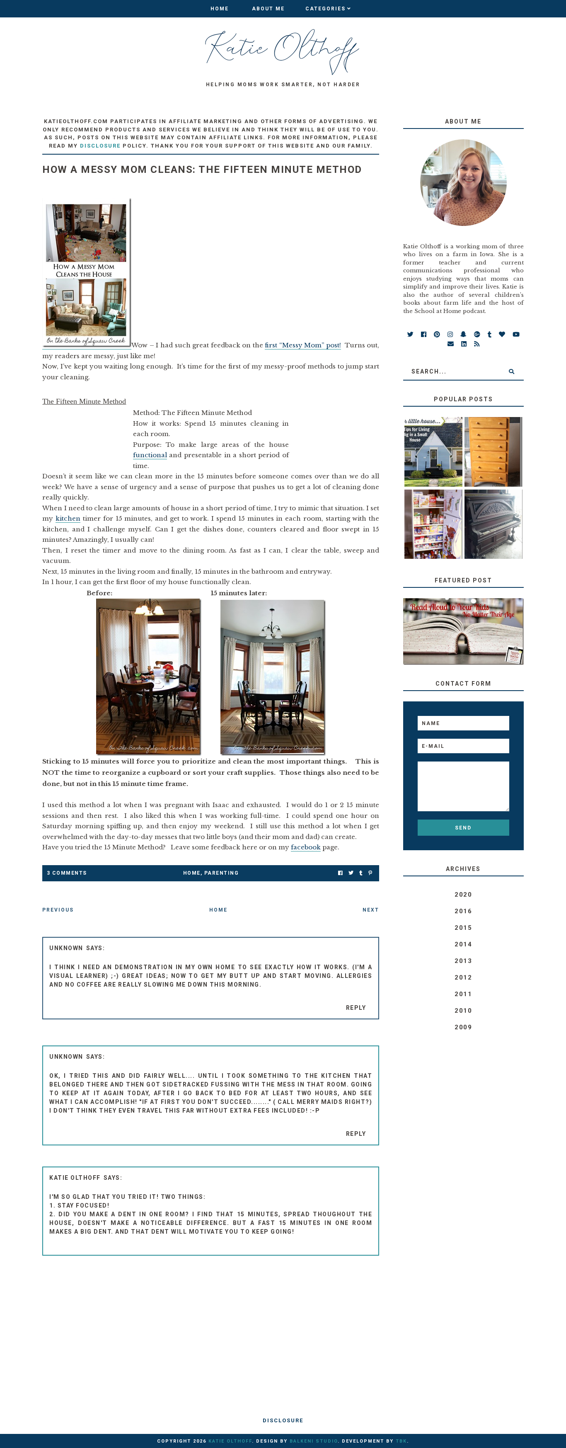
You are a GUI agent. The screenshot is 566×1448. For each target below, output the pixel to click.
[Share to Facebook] (340, 873)
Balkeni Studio (314, 1441)
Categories (325, 9)
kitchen (68, 518)
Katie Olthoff (75, 1177)
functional (150, 455)
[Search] (511, 371)
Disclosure (283, 1420)
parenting (221, 873)
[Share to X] (350, 873)
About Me (268, 9)
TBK (401, 1441)
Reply (356, 1007)
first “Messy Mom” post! (303, 345)
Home (219, 9)
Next (371, 910)
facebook (306, 847)
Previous (58, 910)
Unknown (66, 948)
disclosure (100, 146)
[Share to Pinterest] (370, 873)
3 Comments (67, 873)
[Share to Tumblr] (361, 873)
